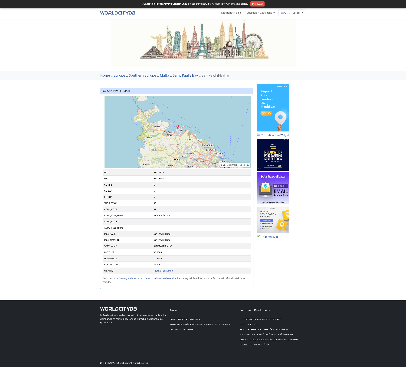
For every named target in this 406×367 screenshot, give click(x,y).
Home (105, 75)
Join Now (257, 4)
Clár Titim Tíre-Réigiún (181, 329)
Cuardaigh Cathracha (260, 12)
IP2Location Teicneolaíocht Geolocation (261, 319)
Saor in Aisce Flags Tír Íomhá (185, 319)
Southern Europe (142, 75)
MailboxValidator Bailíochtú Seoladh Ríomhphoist (266, 334)
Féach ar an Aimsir (163, 270)
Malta (164, 75)
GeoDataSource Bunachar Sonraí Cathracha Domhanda (269, 339)
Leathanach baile (231, 12)
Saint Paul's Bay (185, 75)
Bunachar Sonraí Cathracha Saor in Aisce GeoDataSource (200, 324)
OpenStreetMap (230, 165)
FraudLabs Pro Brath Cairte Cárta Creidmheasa (264, 329)
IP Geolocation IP (249, 324)
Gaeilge (296, 12)
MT (155, 190)
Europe (119, 75)
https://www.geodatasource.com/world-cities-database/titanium (147, 278)
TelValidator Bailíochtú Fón (254, 344)
